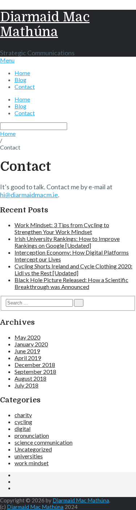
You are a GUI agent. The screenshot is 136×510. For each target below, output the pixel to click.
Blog (20, 79)
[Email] (17, 488)
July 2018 (26, 385)
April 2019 (28, 357)
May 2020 (27, 337)
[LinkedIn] (17, 475)
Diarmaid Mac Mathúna (45, 24)
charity (23, 414)
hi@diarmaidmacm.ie (29, 195)
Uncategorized (33, 449)
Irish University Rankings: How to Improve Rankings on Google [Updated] (67, 242)
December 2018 (35, 364)
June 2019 (27, 350)
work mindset (32, 462)
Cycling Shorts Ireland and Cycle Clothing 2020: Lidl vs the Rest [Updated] (73, 269)
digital (22, 428)
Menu (7, 60)
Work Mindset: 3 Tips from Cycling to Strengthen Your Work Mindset (62, 228)
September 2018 (35, 371)
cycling (23, 421)
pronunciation (32, 435)
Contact (25, 86)
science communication (44, 442)
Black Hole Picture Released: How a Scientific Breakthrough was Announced (71, 283)
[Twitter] (17, 482)
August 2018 (30, 378)
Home (22, 72)
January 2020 (31, 344)
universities (29, 456)
